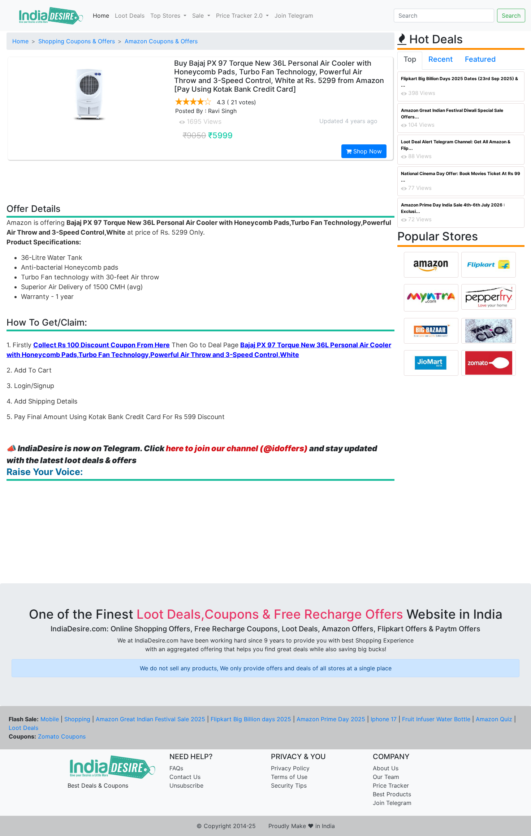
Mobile (49, 719)
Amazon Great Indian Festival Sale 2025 (150, 719)
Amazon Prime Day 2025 (331, 719)
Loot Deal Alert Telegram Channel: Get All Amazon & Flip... (455, 145)
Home (101, 15)
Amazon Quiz (494, 719)
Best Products (392, 794)
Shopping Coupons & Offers (76, 41)
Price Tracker (391, 785)
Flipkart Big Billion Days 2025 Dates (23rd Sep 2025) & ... (459, 82)
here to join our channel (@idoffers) (237, 448)
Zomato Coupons (62, 736)
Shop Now (366, 151)
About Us (385, 768)
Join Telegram (294, 15)
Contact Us (184, 776)
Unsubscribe (186, 785)
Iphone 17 (384, 719)
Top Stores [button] (166, 15)
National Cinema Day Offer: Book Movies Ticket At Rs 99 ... (460, 177)
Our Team (386, 776)
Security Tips (289, 785)
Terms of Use (289, 776)
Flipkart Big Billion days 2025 (251, 719)
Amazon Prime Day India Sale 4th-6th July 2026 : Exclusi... (453, 208)
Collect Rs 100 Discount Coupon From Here (101, 345)
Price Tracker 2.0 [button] (240, 15)
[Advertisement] (200, 181)
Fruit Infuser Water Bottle (436, 719)
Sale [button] (199, 15)
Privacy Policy (290, 768)
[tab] (409, 61)
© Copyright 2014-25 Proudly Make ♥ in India (266, 826)
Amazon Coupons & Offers (161, 41)
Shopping (77, 719)
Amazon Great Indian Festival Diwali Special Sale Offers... (452, 113)
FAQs (176, 768)
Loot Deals (129, 15)
